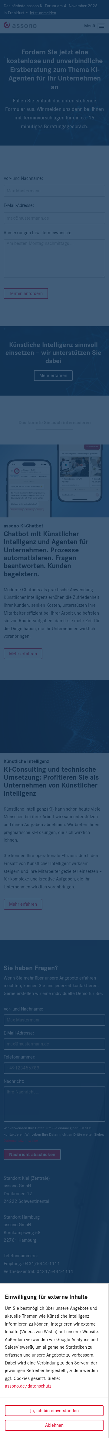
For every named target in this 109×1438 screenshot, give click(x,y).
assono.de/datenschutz (28, 1386)
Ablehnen (54, 1425)
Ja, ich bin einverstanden (54, 1410)
